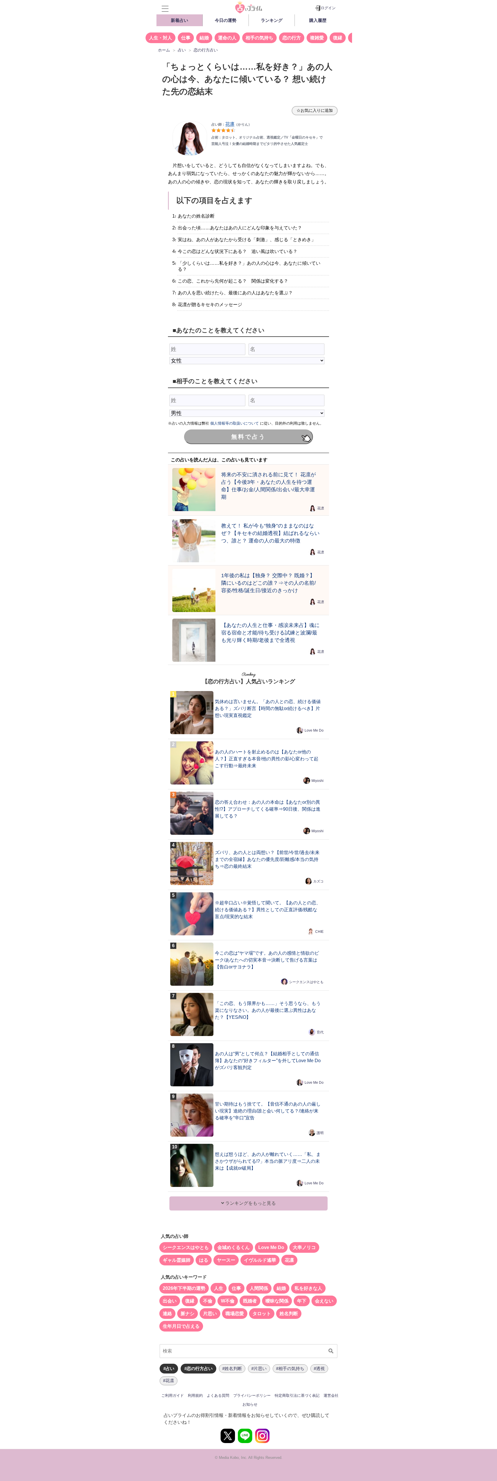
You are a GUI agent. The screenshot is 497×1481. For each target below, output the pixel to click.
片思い (210, 1313)
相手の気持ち (259, 37)
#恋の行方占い (198, 1368)
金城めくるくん (233, 1247)
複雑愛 (317, 37)
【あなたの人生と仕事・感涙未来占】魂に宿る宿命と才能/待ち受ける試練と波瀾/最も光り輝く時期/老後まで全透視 (270, 632)
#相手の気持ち (290, 1368)
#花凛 (168, 1380)
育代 (320, 1032)
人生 (218, 1288)
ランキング (271, 20)
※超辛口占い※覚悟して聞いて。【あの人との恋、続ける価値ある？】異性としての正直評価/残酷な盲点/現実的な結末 (268, 909)
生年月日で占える (181, 1326)
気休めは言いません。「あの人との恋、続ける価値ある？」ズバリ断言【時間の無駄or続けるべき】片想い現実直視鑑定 (268, 708)
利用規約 (195, 1395)
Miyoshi (317, 781)
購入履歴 (317, 20)
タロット (262, 1313)
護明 (320, 1133)
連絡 (167, 1313)
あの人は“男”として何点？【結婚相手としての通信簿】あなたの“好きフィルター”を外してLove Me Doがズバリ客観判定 (268, 1060)
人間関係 (259, 1288)
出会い (170, 1300)
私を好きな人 (308, 1288)
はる (203, 1260)
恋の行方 (291, 37)
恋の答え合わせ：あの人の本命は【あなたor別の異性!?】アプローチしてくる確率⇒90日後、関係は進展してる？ (267, 809)
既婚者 (250, 1300)
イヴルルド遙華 (260, 1260)
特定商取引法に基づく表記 (297, 1395)
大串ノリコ (304, 1247)
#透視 (319, 1368)
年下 (301, 1300)
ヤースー (226, 1260)
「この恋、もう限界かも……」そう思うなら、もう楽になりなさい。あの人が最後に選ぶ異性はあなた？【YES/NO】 (268, 1010)
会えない (324, 1300)
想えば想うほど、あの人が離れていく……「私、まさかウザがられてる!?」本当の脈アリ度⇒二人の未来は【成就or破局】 (268, 1161)
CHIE (319, 932)
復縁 (337, 37)
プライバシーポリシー (252, 1395)
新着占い (179, 20)
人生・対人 (160, 37)
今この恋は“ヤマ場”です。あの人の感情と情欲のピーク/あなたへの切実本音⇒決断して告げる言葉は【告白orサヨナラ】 (267, 960)
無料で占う (248, 436)
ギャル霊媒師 (176, 1260)
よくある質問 (218, 1395)
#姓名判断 (232, 1368)
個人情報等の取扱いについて (234, 423)
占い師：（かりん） (231, 124)
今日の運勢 (225, 20)
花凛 (320, 508)
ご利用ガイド (172, 1395)
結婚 (204, 37)
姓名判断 (289, 1313)
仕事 (185, 37)
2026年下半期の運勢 (184, 1288)
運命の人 (227, 37)
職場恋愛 (234, 1313)
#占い (168, 1368)
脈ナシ (187, 1313)
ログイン (328, 8)
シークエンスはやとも (306, 982)
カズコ (318, 881)
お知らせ (249, 1404)
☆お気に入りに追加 (315, 110)
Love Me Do (314, 730)
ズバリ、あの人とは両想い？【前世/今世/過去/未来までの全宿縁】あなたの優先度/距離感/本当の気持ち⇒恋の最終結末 (267, 859)
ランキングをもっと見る (250, 1203)
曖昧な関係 (276, 1300)
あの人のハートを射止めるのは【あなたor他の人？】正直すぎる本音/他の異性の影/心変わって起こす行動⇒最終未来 (266, 758)
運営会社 (331, 1395)
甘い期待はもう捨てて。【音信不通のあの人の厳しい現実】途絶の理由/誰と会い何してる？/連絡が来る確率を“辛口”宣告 (268, 1111)
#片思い (259, 1368)
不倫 (207, 1300)
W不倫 (227, 1300)
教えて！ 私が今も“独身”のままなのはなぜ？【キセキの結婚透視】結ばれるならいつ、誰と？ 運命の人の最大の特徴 (270, 533)
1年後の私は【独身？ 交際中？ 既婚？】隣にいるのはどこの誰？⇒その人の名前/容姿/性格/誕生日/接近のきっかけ (268, 582)
